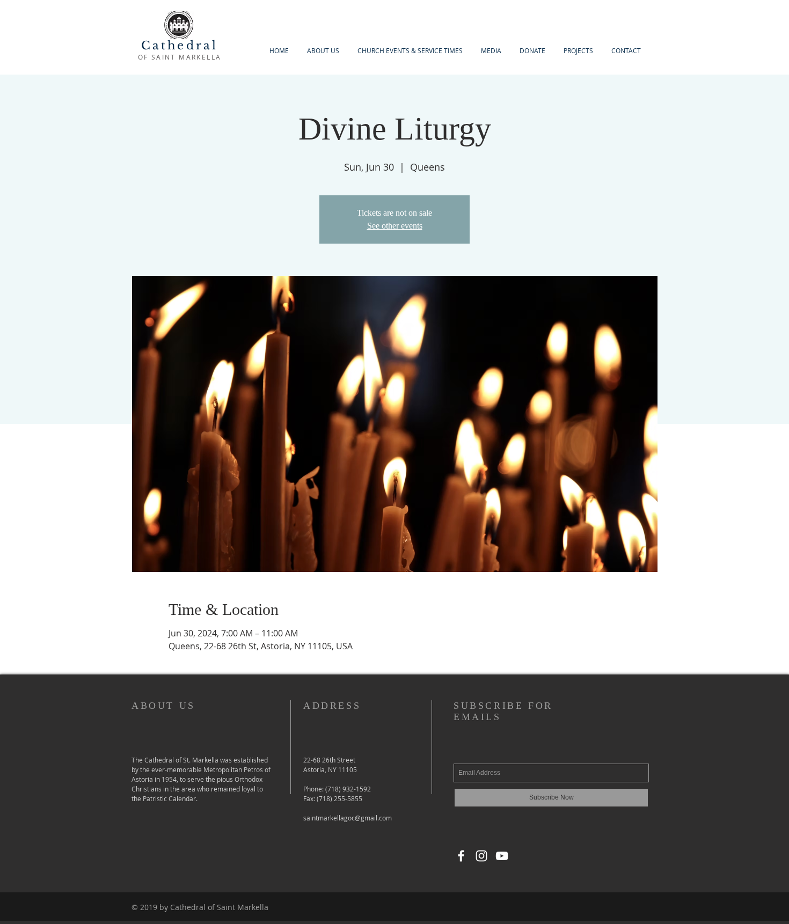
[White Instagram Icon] (481, 855)
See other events (394, 225)
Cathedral (179, 46)
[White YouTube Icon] (501, 855)
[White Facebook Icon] (461, 855)
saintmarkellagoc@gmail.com (347, 817)
